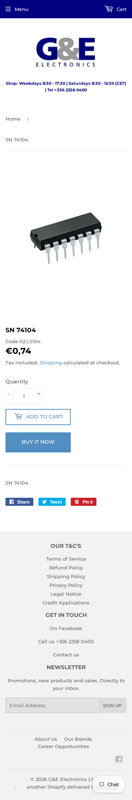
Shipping (51, 362)
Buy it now (38, 442)
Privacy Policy (66, 585)
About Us (45, 739)
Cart (120, 9)
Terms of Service (66, 559)
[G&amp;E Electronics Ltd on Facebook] (119, 760)
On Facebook (66, 628)
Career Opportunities (63, 746)
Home (13, 119)
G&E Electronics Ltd (72, 779)
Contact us (66, 654)
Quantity (17, 381)
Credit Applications (66, 603)
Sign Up (112, 705)
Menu (22, 9)
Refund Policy (66, 567)
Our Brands (78, 739)
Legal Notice (66, 594)
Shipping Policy (66, 576)
